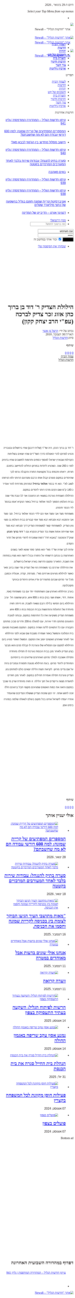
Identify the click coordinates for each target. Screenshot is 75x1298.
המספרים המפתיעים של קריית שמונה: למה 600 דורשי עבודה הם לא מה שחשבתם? (35, 133)
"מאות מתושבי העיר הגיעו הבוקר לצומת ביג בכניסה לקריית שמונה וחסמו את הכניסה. (36, 921)
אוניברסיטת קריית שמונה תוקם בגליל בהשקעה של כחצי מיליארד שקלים (36, 203)
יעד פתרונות (9, 1296)
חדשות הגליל (60, 337)
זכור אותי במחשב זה (45, 239)
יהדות (62, 51)
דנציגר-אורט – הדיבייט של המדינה (44, 212)
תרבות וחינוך (58, 61)
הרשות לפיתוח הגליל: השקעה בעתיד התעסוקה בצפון (39, 1010)
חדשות (62, 47)
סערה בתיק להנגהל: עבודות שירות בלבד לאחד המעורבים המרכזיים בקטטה (36, 162)
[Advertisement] (61, 263)
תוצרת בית (59, 58)
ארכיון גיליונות (57, 68)
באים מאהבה (57, 172)
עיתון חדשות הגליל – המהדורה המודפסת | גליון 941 (36, 1272)
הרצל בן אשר (50, 330)
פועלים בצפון (54, 1123)
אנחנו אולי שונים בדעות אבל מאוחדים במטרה (40, 955)
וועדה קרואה (54, 980)
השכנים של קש (57, 54)
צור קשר (61, 65)
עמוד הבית (67, 356)
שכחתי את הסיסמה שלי (52, 246)
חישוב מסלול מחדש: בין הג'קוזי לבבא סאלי (38, 142)
